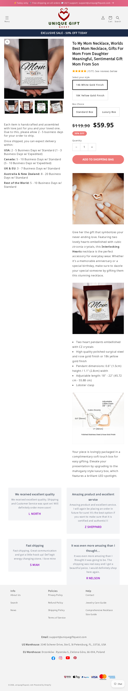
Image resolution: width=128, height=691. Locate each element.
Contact (90, 594)
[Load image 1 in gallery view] (11, 107)
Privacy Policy (55, 594)
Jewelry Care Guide (96, 602)
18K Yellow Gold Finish (90, 95)
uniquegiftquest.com (24, 685)
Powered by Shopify (42, 685)
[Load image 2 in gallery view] (26, 107)
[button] (7, 17)
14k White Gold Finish (90, 84)
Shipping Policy (56, 610)
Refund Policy (55, 602)
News (13, 610)
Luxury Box (109, 112)
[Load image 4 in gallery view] (56, 107)
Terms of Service (57, 617)
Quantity (77, 140)
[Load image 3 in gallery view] (41, 107)
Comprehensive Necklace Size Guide (99, 612)
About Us (15, 594)
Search (14, 602)
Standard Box (84, 112)
